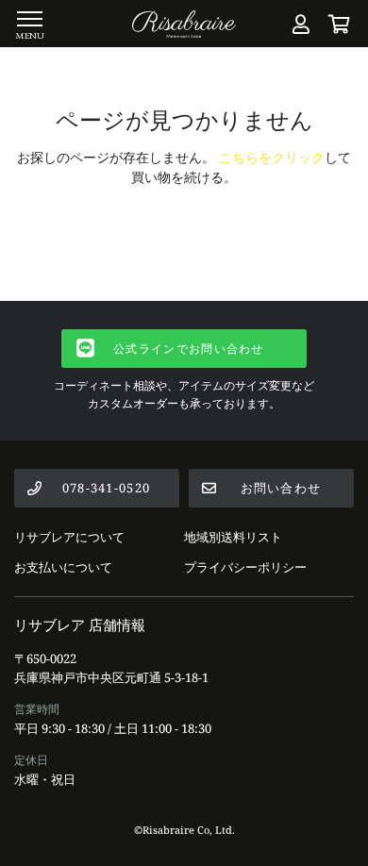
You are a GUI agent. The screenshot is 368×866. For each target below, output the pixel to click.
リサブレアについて (69, 536)
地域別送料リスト (233, 536)
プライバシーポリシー (245, 566)
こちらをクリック (272, 157)
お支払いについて (63, 566)
